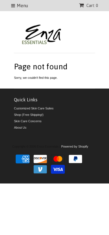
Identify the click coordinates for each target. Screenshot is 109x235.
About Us (20, 127)
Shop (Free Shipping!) (29, 114)
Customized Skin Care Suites (34, 108)
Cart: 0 (92, 5)
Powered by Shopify (74, 146)
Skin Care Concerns (28, 121)
